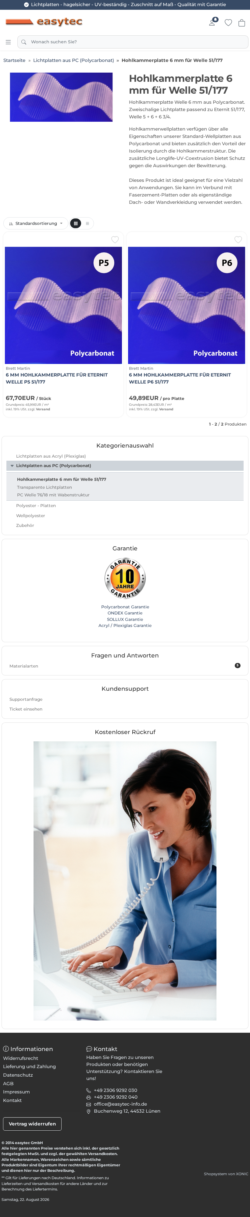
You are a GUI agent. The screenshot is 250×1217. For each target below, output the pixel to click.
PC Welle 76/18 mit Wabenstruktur (53, 494)
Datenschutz (18, 1075)
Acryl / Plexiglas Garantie (125, 625)
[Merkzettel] (228, 23)
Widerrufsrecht (20, 1058)
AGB (8, 1083)
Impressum (16, 1092)
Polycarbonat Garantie (125, 606)
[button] (75, 223)
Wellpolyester (30, 515)
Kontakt (12, 1100)
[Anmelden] (212, 23)
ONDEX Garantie (125, 612)
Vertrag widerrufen (32, 1124)
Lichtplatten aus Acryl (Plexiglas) (51, 456)
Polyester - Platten (36, 505)
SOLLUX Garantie (125, 619)
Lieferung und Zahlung (29, 1066)
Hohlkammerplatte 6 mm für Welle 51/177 (61, 479)
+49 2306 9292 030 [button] (115, 1090)
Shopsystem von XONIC (226, 1174)
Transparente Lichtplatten (44, 487)
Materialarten (123, 665)
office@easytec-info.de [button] (120, 1104)
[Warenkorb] (241, 23)
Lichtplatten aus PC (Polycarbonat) (53, 465)
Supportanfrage (25, 699)
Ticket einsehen (25, 709)
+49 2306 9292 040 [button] (116, 1097)
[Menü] (8, 42)
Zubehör (25, 525)
